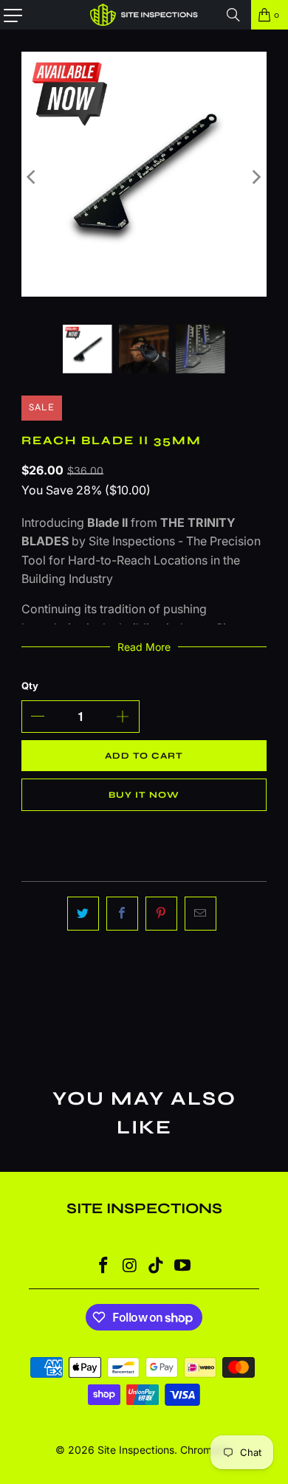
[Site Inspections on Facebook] (104, 1266)
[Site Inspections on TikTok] (156, 1266)
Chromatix (205, 1449)
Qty (29, 685)
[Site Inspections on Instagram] (130, 1266)
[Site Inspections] (144, 15)
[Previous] (32, 177)
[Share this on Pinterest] (161, 914)
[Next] (255, 177)
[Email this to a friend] (200, 914)
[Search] (233, 15)
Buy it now (144, 795)
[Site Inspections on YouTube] (183, 1266)
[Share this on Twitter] (83, 914)
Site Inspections (135, 1449)
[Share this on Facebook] (122, 914)
